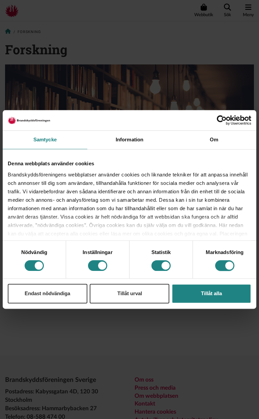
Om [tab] (214, 139)
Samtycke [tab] (45, 139)
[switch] (97, 265)
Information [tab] (129, 139)
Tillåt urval (129, 294)
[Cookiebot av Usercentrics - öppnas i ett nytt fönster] (221, 120)
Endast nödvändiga (47, 294)
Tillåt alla (211, 294)
